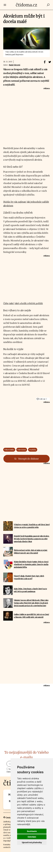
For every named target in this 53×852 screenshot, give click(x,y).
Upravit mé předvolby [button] (32, 842)
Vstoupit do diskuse (28, 458)
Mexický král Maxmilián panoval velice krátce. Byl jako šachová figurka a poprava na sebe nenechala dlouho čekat (31, 539)
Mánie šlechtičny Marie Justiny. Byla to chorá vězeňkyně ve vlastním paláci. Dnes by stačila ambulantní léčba (31, 564)
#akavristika (9, 450)
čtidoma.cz (26, 5)
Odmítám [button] (32, 837)
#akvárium (21, 450)
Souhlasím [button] (32, 831)
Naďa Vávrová (14, 65)
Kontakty (6, 845)
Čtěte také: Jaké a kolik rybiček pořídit (23, 303)
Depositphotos (8, 841)
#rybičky (32, 450)
